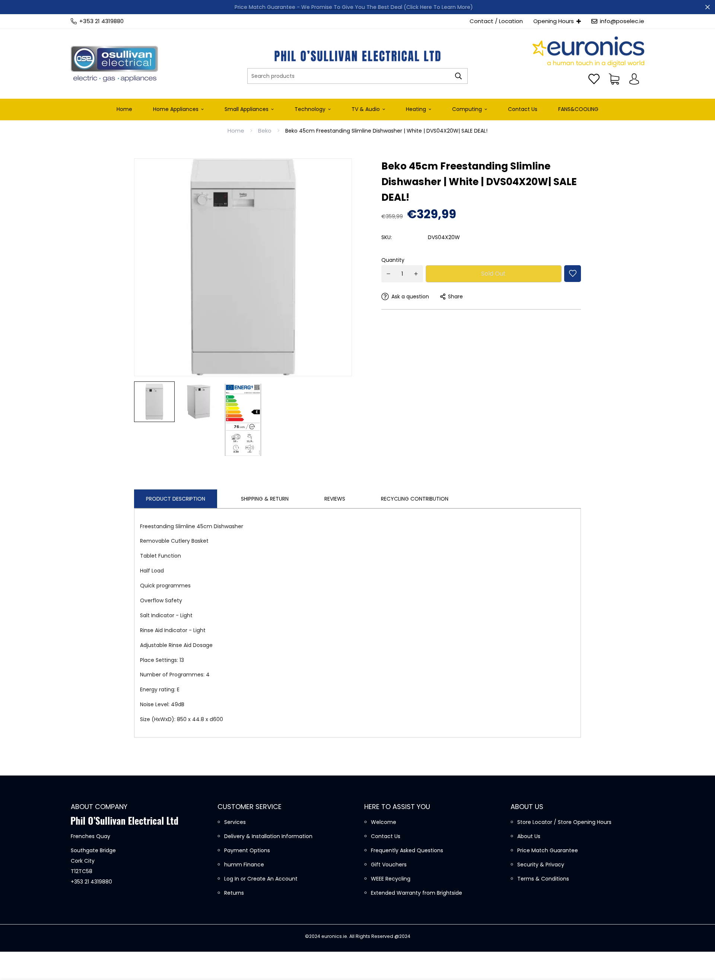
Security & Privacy (540, 864)
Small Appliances (246, 109)
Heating (416, 109)
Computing (467, 109)
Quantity (392, 260)
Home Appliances (175, 109)
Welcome (383, 822)
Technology (310, 109)
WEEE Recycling (390, 878)
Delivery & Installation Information (268, 836)
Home (124, 109)
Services (235, 822)
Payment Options (247, 850)
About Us (528, 836)
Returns (234, 893)
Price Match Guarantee (547, 850)
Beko (264, 130)
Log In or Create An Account (261, 878)
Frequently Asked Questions (407, 850)
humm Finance (244, 864)
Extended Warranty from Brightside (416, 893)
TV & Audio (366, 109)
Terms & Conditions (543, 878)
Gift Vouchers (389, 864)
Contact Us (522, 109)
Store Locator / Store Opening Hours (564, 822)
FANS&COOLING (578, 109)
